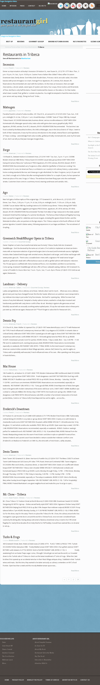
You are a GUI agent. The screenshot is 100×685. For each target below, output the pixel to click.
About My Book (40, 649)
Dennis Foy (9, 321)
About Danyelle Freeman (43, 642)
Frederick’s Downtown (16, 409)
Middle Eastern (14, 540)
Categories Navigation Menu (10, 36)
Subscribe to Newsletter (43, 660)
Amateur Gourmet (8, 653)
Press (22, 6)
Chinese (21, 498)
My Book (13, 6)
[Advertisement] (81, 655)
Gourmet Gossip (24, 242)
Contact (31, 6)
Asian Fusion (13, 498)
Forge (6, 150)
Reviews (26, 68)
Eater (4, 642)
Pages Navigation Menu (8, 1)
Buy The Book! (40, 656)
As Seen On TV (40, 646)
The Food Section (8, 656)
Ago (5, 193)
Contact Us (85, 680)
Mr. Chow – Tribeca (14, 494)
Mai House (9, 366)
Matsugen (9, 107)
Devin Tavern (10, 452)
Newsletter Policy (34, 680)
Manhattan (32, 47)
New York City (22, 47)
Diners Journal (7, 649)
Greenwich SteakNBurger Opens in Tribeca (28, 238)
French (11, 68)
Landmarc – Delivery (15, 284)
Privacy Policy (18, 680)
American (12, 153)
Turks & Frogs (11, 537)
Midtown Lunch (7, 660)
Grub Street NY (7, 646)
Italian (11, 196)
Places (13, 47)
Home (4, 6)
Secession (8, 65)
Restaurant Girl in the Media (44, 653)
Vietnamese (13, 370)
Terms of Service (52, 680)
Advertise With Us (41, 663)
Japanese (12, 111)
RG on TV (42, 6)
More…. (4, 663)
